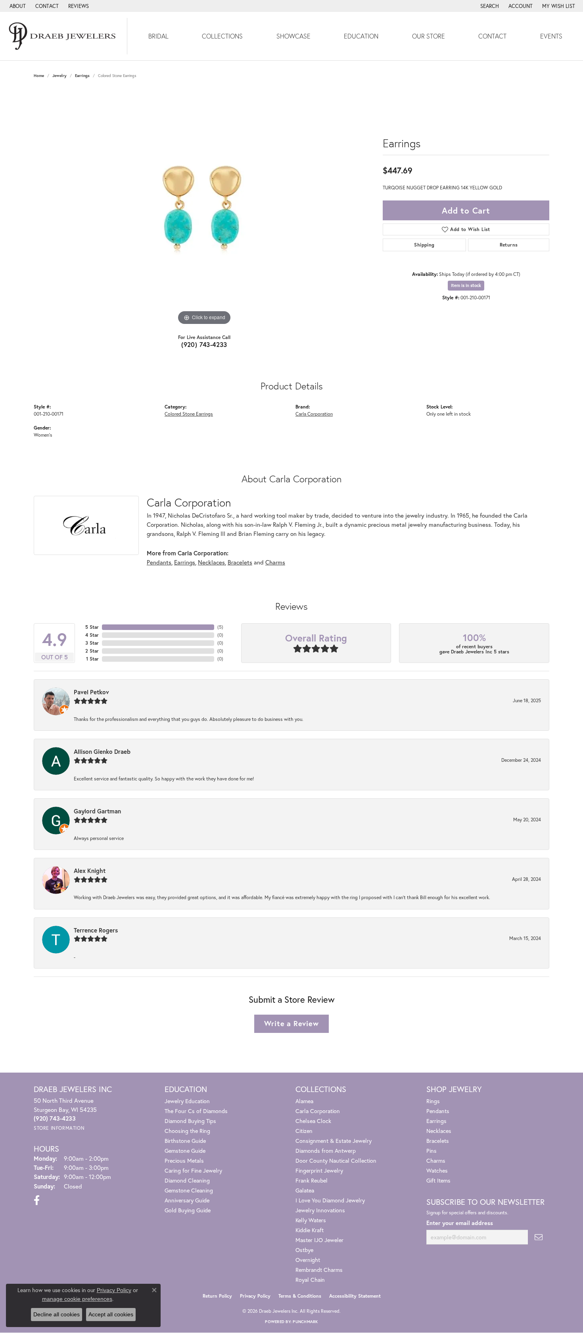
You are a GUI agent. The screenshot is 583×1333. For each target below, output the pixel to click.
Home (39, 75)
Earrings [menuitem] (436, 1121)
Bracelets (240, 562)
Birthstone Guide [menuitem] (185, 1140)
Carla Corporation (314, 413)
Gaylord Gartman (97, 811)
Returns (509, 245)
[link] (17, 6)
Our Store (428, 36)
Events (551, 36)
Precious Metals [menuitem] (184, 1160)
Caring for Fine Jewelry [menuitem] (193, 1170)
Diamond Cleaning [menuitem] (187, 1180)
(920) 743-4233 (204, 344)
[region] (204, 208)
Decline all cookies (56, 1314)
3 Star (92, 643)
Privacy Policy (255, 1296)
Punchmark (305, 1321)
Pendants (159, 562)
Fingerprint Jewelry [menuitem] (319, 1170)
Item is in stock (466, 285)
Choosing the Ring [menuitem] (187, 1131)
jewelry (59, 75)
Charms (275, 562)
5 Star (92, 627)
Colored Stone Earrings (189, 413)
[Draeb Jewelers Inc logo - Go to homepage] (63, 36)
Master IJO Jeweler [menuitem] (319, 1240)
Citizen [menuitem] (304, 1131)
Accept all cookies (110, 1314)
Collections (222, 36)
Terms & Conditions (299, 1296)
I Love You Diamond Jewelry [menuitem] (330, 1200)
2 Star (92, 651)
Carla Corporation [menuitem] (317, 1111)
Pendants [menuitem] (437, 1111)
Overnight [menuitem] (307, 1260)
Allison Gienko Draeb (102, 751)
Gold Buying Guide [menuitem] (188, 1210)
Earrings (82, 75)
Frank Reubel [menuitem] (311, 1180)
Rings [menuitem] (433, 1101)
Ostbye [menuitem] (304, 1250)
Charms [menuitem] (435, 1160)
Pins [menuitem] (431, 1150)
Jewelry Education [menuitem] (187, 1101)
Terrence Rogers (96, 930)
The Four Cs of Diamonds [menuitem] (196, 1111)
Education (361, 36)
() (220, 627)
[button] (489, 6)
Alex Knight (89, 871)
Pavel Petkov (91, 692)
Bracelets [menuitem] (437, 1140)
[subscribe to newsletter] (538, 1237)
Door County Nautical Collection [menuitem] (335, 1160)
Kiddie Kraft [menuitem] (309, 1230)
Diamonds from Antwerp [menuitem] (325, 1150)
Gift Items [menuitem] (438, 1180)
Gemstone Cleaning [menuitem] (189, 1190)
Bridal (158, 36)
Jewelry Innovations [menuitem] (320, 1210)
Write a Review (291, 1023)
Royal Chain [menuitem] (310, 1279)
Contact (492, 36)
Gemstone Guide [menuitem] (185, 1150)
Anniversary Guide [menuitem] (187, 1200)
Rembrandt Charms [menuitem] (319, 1269)
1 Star (92, 659)
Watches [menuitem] (437, 1170)
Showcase (293, 36)
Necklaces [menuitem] (438, 1131)
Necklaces (211, 562)
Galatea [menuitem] (304, 1190)
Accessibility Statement (355, 1296)
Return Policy (217, 1296)
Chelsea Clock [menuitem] (313, 1121)
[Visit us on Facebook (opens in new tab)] (37, 1200)
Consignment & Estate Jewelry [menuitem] (333, 1140)
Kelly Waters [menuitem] (310, 1220)
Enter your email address (459, 1223)
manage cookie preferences (77, 1299)
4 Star (92, 635)
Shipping (424, 245)
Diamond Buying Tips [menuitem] (190, 1121)
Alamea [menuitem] (304, 1101)
